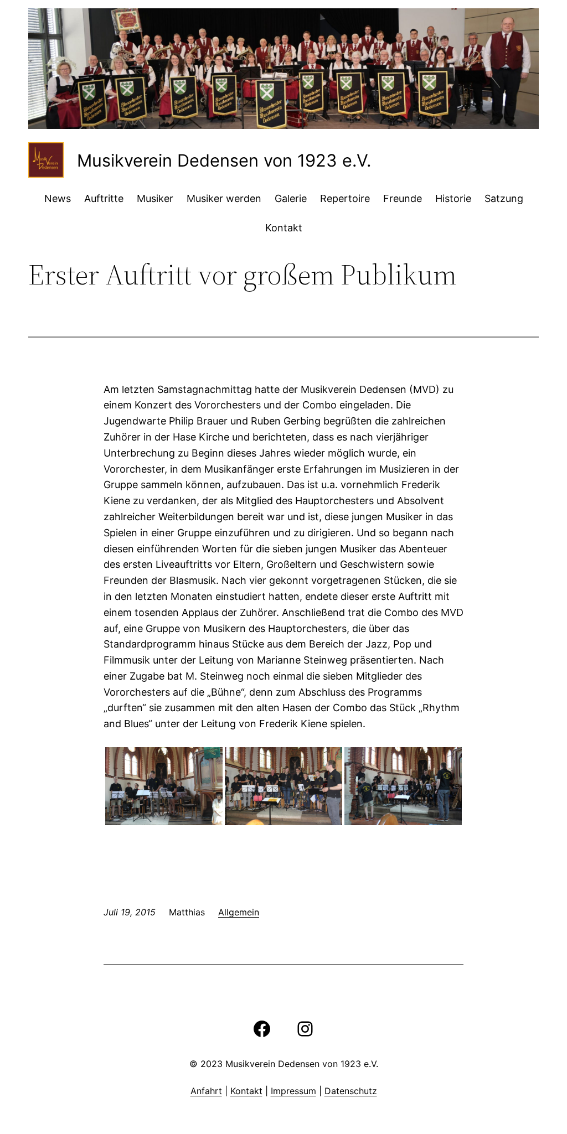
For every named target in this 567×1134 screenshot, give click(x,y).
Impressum (293, 1090)
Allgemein (238, 912)
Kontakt (246, 1090)
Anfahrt (206, 1090)
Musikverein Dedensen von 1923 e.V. (224, 160)
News (57, 198)
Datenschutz (350, 1090)
